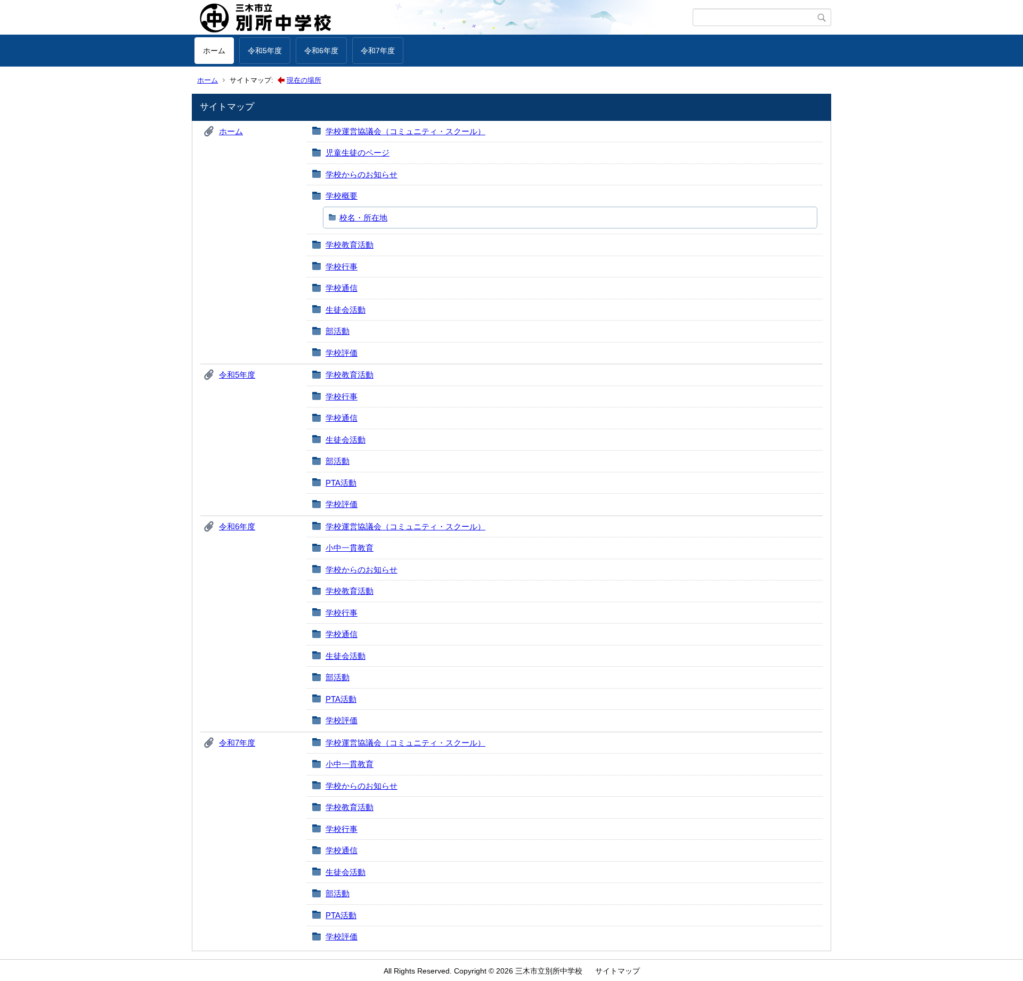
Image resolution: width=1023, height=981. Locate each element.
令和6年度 (321, 50)
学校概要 (342, 195)
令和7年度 (378, 50)
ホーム (214, 50)
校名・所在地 (363, 217)
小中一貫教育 (350, 547)
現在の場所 (304, 80)
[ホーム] (443, 18)
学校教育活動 (350, 244)
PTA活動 (341, 482)
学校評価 (342, 352)
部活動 (338, 331)
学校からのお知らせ (361, 174)
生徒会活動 (346, 309)
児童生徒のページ (357, 152)
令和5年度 (265, 50)
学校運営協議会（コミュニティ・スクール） (405, 131)
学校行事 (342, 266)
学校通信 (342, 287)
